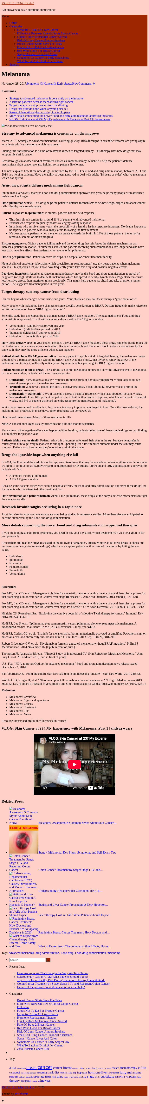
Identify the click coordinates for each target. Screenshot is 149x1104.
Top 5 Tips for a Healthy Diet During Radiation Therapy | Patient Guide (61, 980)
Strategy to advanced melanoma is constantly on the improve (46, 98)
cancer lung (91, 1068)
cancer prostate (104, 1068)
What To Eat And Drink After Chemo (40, 61)
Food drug (67, 953)
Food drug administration (90, 953)
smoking (82, 1077)
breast (31, 1067)
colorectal (14, 1072)
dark (51, 1072)
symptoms (130, 1076)
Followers (23, 1007)
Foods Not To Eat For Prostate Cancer (40, 47)
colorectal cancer (28, 1073)
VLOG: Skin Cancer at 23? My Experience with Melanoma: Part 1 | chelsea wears (59, 119)
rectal (48, 1076)
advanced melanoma (21, 953)
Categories (15, 26)
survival (119, 1076)
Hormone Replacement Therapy (36, 1017)
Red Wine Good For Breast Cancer (38, 50)
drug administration (47, 953)
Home (13, 23)
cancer (44, 1067)
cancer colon (78, 1068)
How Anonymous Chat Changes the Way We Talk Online (52, 973)
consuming (42, 1073)
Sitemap (14, 64)
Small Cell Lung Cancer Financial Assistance (44, 1035)
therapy (14, 1080)
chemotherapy (128, 1067)
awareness (21, 1068)
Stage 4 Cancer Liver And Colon (37, 54)
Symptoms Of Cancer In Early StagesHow (43, 57)
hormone (94, 1072)
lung (123, 1072)
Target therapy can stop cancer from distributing (38, 105)
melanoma (113, 953)
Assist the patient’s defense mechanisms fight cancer (41, 102)
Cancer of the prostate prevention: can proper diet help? (51, 987)
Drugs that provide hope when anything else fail (38, 108)
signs (60, 1076)
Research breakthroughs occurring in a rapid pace (39, 112)
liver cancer (113, 1072)
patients (29, 1077)
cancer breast (62, 1068)
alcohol (12, 1068)
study (97, 1077)
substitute (107, 1076)
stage (90, 1076)
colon (142, 1068)
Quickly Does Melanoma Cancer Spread (42, 36)
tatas (139, 1077)
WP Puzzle (21, 1094)
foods (63, 1072)
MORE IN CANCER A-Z (18, 3)
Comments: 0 (86, 83)
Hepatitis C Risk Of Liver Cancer (37, 29)
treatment (25, 1080)
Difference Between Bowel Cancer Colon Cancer (47, 33)
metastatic (13, 1076)
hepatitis (82, 1072)
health (69, 1073)
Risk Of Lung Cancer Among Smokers (41, 40)
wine (41, 1080)
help (74, 1073)
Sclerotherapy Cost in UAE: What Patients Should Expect (52, 976)
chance (115, 1067)
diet (57, 1072)
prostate (38, 1076)
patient (22, 1077)
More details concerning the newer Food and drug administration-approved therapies (61, 115)
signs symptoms (71, 1077)
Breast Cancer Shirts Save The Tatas (39, 43)
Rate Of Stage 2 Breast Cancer (36, 1024)
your (47, 1080)
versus (34, 1081)
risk (54, 1076)
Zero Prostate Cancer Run (33, 1049)
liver (104, 1072)
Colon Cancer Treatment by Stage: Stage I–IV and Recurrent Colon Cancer (63, 983)
